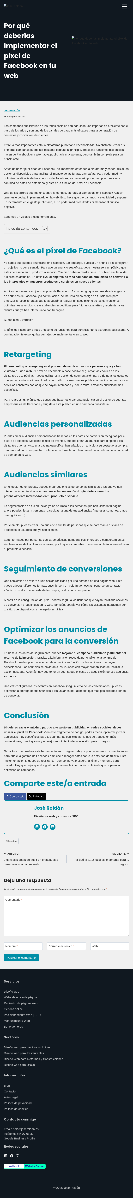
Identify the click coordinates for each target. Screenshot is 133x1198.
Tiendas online (13, 1009)
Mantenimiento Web (17, 1020)
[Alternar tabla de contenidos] (43, 229)
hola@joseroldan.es (26, 1129)
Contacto (10, 1091)
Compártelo (17, 796)
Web (95, 946)
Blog (7, 1085)
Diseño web (11, 991)
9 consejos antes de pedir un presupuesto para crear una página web (31, 859)
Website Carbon (34, 1166)
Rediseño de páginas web (20, 1003)
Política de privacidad (18, 1103)
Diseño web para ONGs (19, 1065)
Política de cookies (16, 1109)
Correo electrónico (61, 946)
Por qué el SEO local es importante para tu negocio (101, 859)
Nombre (11, 946)
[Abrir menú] (124, 6)
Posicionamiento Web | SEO (22, 1015)
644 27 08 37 (25, 1133)
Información (12, 111)
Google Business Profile (19, 1138)
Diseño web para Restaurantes (24, 1053)
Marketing (11, 841)
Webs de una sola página (20, 997)
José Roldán (49, 808)
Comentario (13, 899)
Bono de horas (13, 1026)
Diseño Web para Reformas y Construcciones (33, 1059)
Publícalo (38, 796)
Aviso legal (11, 1097)
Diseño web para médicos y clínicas (27, 1047)
